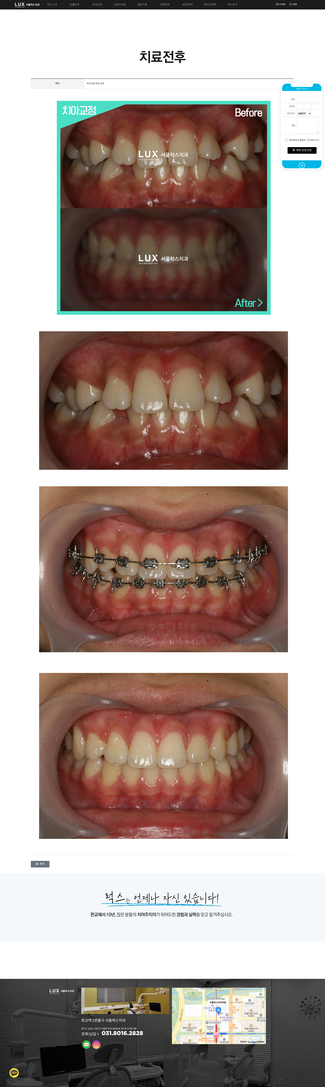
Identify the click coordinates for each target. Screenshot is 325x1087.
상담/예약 (187, 4)
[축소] (261, 1015)
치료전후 (165, 4)
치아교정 (97, 4)
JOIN (294, 4)
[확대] (261, 1009)
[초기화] (261, 1022)
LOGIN (282, 4)
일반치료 (142, 4)
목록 (42, 864)
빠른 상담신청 (304, 150)
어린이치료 (120, 4)
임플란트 (75, 4)
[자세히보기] (313, 140)
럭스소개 (52, 4)
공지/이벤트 (210, 4)
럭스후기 (232, 4)
